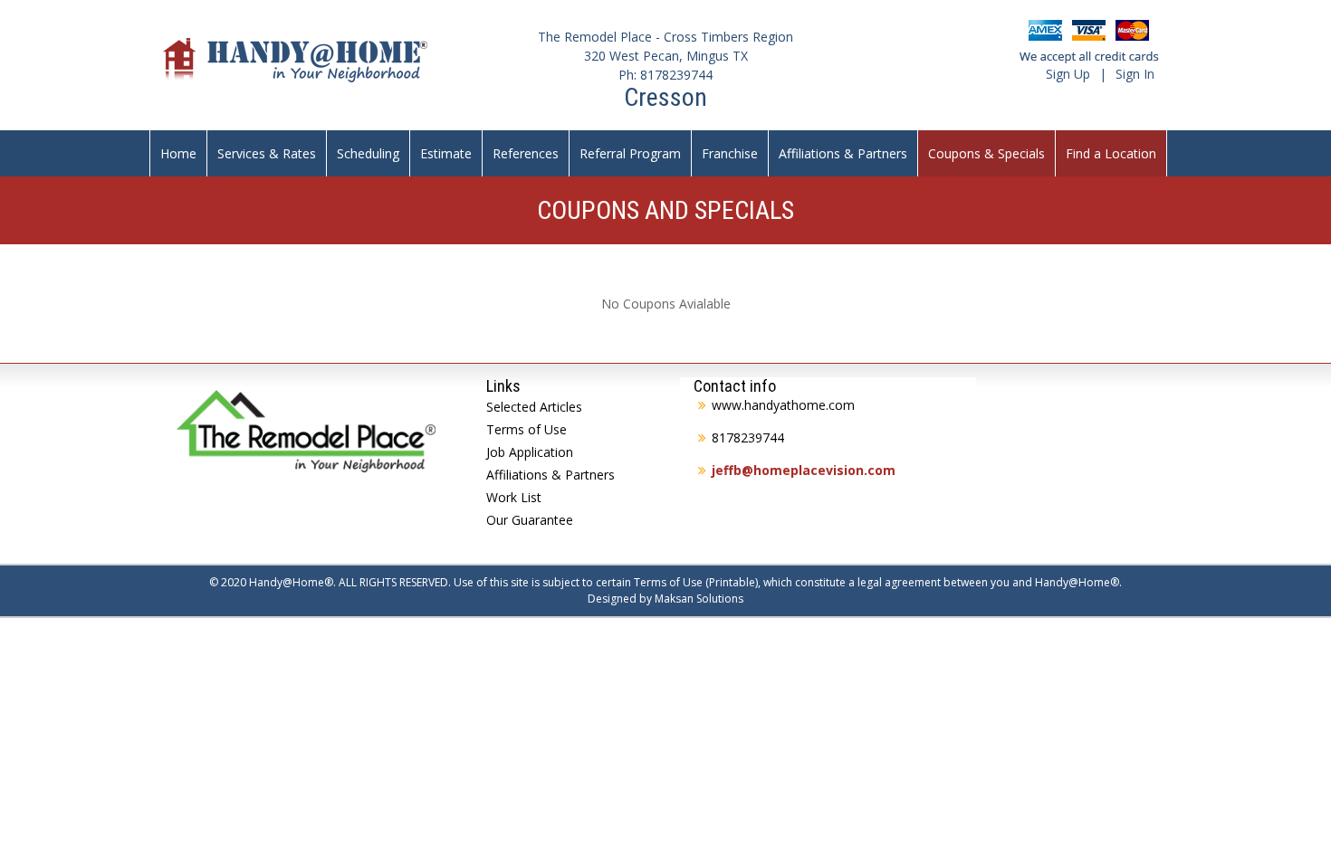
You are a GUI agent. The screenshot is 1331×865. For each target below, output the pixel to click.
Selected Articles (534, 406)
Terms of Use (526, 429)
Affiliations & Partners (843, 153)
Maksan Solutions (699, 598)
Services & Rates (266, 153)
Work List (513, 497)
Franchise (730, 153)
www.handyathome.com (783, 404)
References (526, 153)
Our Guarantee (529, 519)
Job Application (529, 452)
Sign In (1135, 73)
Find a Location (1111, 153)
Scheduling (368, 153)
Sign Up (1068, 73)
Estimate (446, 153)
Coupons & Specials (986, 153)
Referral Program (630, 153)
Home (178, 153)
